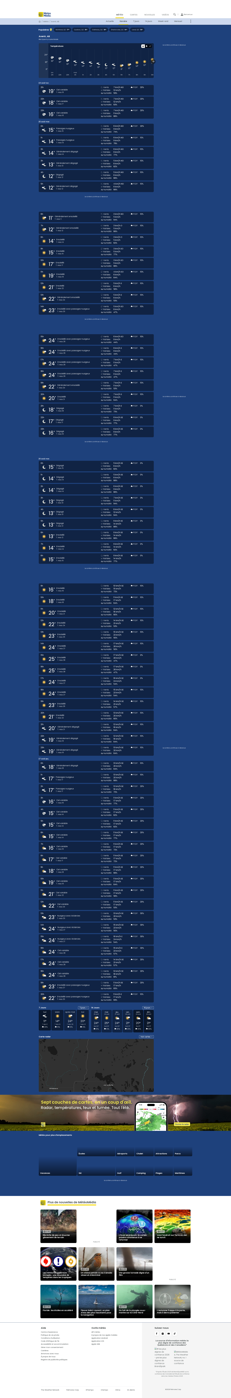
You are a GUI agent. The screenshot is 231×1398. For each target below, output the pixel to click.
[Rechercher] (174, 14)
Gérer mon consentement (52, 1347)
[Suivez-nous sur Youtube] (169, 1334)
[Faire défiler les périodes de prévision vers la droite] (153, 61)
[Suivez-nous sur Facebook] (157, 1334)
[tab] (143, 46)
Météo (46, 21)
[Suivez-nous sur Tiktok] (175, 1334)
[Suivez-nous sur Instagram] (163, 1334)
